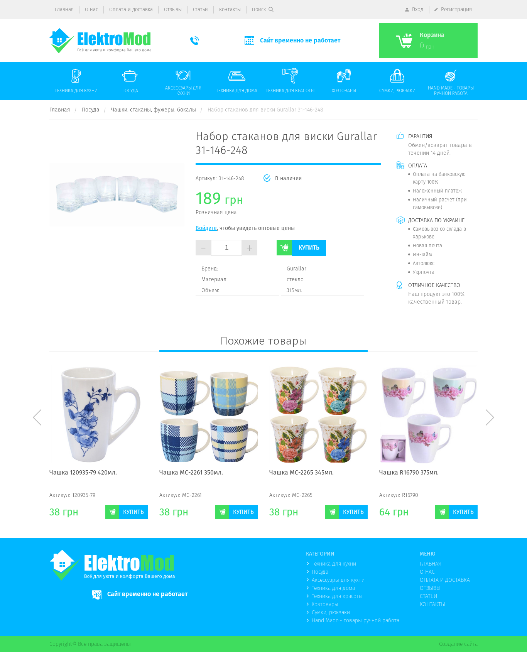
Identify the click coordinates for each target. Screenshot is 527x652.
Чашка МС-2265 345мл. (191, 473)
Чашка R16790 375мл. (299, 473)
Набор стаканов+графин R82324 (426, 473)
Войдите (206, 228)
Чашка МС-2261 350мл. (81, 473)
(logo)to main (100, 40)
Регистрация (456, 9)
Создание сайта (458, 644)
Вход (418, 9)
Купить (309, 247)
